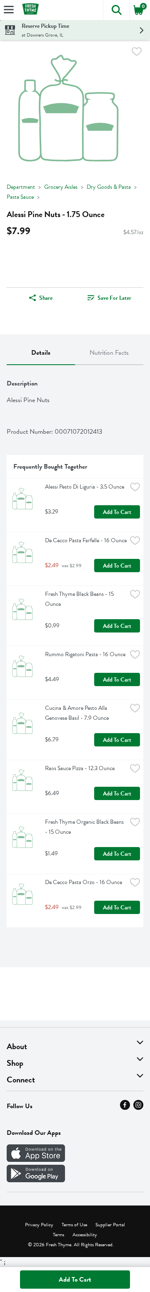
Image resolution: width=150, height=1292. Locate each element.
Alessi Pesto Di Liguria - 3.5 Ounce (84, 486)
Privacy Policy (39, 1224)
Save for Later (114, 298)
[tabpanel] (75, 649)
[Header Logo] (28, 10)
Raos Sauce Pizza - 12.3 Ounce (80, 768)
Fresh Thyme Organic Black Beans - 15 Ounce (85, 827)
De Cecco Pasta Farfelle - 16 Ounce (86, 540)
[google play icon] (36, 1180)
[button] (116, 10)
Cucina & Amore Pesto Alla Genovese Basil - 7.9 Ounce (77, 713)
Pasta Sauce (20, 197)
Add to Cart (117, 512)
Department (21, 187)
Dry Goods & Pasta (109, 187)
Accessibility (84, 1234)
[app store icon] (36, 1160)
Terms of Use (74, 1224)
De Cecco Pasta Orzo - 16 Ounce (83, 882)
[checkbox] (136, 53)
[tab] (41, 353)
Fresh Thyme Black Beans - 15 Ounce (80, 599)
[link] (109, 297)
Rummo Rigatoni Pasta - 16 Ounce (85, 654)
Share (45, 298)
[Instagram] (138, 1108)
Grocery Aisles (61, 187)
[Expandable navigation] (8, 9)
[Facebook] (125, 1108)
